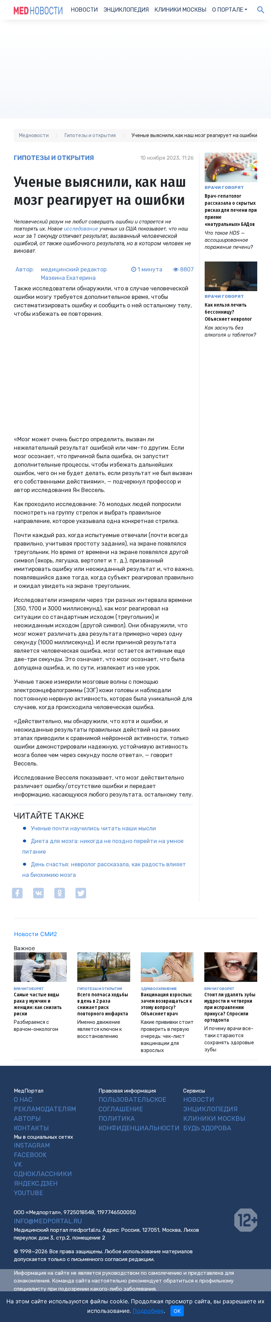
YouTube (28, 1193)
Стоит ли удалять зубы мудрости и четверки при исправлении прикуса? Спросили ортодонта (229, 1007)
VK (18, 1164)
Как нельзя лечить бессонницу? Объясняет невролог (228, 312)
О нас (23, 1099)
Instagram (32, 1145)
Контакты (31, 1128)
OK (177, 1311)
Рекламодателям (45, 1109)
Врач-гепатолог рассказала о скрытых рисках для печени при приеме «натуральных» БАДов (231, 210)
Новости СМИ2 (35, 933)
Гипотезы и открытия (54, 158)
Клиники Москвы (180, 9)
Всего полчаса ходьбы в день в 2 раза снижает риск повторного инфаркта (102, 1004)
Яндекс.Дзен (36, 1183)
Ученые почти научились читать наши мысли (93, 828)
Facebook (30, 1155)
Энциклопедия (126, 9)
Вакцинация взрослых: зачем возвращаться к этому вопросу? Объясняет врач (166, 1004)
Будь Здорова (207, 1128)
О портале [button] (227, 9)
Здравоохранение (159, 988)
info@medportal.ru (48, 1221)
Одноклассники (43, 1174)
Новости (84, 9)
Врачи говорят (224, 187)
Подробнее (148, 1310)
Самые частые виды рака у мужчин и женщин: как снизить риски (38, 1004)
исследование (81, 229)
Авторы (27, 1119)
